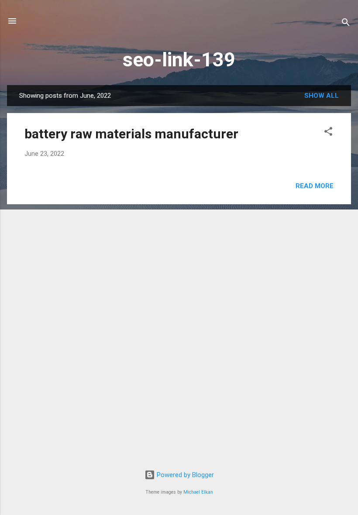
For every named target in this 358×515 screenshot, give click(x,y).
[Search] (346, 23)
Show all (321, 96)
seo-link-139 (179, 59)
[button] (328, 133)
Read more (315, 186)
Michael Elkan (198, 492)
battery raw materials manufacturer (131, 133)
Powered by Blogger (184, 475)
